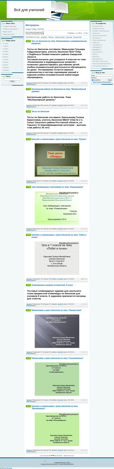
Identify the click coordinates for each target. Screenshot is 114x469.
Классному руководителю (101, 63)
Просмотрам (77, 37)
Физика (95, 33)
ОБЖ (94, 54)
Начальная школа (98, 35)
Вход (104, 2)
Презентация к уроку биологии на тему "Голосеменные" (58, 358)
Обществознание (98, 40)
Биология (29, 83)
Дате (38, 37)
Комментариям (60, 37)
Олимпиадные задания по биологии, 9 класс (52, 285)
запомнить (97, 80)
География (96, 45)
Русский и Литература (100, 31)
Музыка (95, 56)
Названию (44, 37)
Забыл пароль (97, 82)
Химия (95, 42)
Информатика (97, 28)
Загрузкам (69, 37)
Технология (96, 52)
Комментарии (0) (31, 84)
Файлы (34, 29)
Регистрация (98, 2)
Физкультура (96, 59)
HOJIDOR (60, 83)
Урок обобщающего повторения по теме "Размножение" (57, 187)
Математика (96, 26)
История (95, 38)
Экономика (96, 47)
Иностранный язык (99, 66)
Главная (90, 2)
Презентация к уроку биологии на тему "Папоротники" (57, 310)
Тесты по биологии (40, 111)
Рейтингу (51, 37)
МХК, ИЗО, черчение (99, 61)
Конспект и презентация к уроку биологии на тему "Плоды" (59, 139)
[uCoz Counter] (49, 462)
